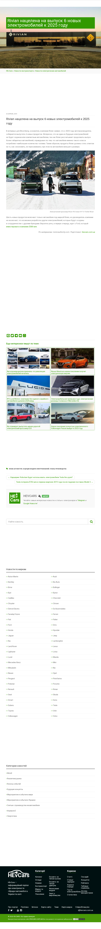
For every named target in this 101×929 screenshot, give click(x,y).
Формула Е (11, 811)
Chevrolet (57, 598)
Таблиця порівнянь (85, 887)
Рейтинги (85, 883)
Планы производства (58, 469)
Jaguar (11, 636)
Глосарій (84, 877)
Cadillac (11, 598)
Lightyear (11, 652)
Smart (10, 700)
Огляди (38, 880)
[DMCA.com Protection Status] (79, 919)
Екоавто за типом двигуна (54, 884)
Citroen (56, 603)
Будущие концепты (15, 789)
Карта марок (67, 907)
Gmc (55, 625)
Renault (11, 689)
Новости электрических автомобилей (50, 71)
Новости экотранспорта (24, 71)
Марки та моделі (39, 890)
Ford (10, 625)
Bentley (11, 582)
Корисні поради (70, 886)
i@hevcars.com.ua (85, 910)
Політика (24, 907)
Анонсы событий (14, 784)
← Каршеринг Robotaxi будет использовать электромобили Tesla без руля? (40, 477)
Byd (9, 593)
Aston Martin (13, 577)
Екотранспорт (41, 886)
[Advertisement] (50, 94)
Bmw (10, 587)
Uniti (55, 711)
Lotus (55, 652)
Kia (9, 641)
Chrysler (11, 603)
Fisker (55, 619)
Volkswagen (13, 716)
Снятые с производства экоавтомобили (23, 805)
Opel (55, 673)
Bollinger (56, 587)
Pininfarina (57, 679)
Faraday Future (14, 614)
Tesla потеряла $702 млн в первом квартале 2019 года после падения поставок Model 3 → (54, 482)
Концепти (85, 880)
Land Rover (12, 646)
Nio (54, 668)
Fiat (9, 619)
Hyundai (56, 630)
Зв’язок (35, 907)
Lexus (55, 646)
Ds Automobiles (59, 609)
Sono (55, 700)
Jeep (55, 636)
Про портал (13, 907)
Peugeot (11, 679)
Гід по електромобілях (74, 891)
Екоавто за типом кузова (55, 878)
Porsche (56, 684)
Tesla (55, 705)
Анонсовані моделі (54, 889)
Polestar (11, 684)
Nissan (10, 673)
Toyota (11, 711)
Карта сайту (46, 907)
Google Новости (30, 503)
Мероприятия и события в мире (20, 795)
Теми (56, 907)
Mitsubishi (12, 668)
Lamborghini (58, 641)
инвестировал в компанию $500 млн (21, 227)
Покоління (39, 894)
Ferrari (55, 614)
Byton (55, 593)
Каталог (38, 877)
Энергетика (12, 816)
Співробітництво (82, 907)
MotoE (9, 773)
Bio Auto (56, 582)
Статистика (72, 895)
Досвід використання (87, 892)
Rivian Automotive (15, 469)
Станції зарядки (70, 881)
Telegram (81, 500)
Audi (55, 577)
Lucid (10, 657)
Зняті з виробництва (54, 894)
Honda (10, 630)
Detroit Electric (13, 609)
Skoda (55, 695)
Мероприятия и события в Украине (21, 800)
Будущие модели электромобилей (36, 469)
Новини (38, 883)
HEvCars (9, 71)
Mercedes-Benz (14, 662)
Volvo (55, 716)
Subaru (11, 705)
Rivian (55, 689)
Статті (69, 877)
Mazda (56, 657)
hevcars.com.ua (88, 232)
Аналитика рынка (14, 779)
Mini (54, 662)
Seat (10, 695)
